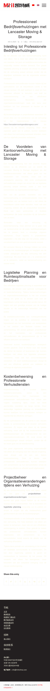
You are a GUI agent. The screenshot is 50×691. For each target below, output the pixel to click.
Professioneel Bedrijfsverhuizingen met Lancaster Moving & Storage (25, 29)
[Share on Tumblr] (29, 581)
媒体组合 (7, 614)
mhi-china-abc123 (35, 42)
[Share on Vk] (34, 581)
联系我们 (7, 649)
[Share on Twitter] (11, 581)
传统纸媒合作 (9, 622)
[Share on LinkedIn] (25, 581)
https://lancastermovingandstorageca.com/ (21, 124)
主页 (5, 611)
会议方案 (7, 625)
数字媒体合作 (9, 620)
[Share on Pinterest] (20, 581)
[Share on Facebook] (6, 581)
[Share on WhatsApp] (15, 581)
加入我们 (7, 639)
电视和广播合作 (9, 617)
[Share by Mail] (44, 581)
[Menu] (42, 5)
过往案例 (7, 628)
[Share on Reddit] (39, 581)
